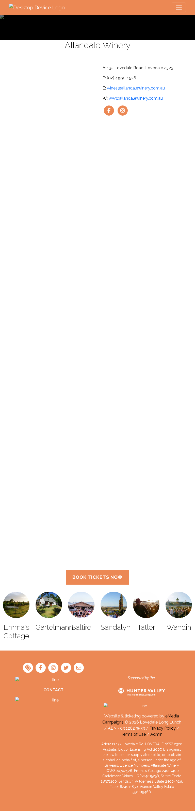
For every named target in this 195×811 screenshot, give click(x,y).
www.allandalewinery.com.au (136, 98)
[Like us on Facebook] (109, 110)
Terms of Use (133, 734)
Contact (53, 690)
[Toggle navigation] (179, 7)
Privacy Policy (163, 728)
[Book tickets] (28, 668)
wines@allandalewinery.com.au (136, 88)
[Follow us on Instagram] (122, 110)
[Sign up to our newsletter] (78, 668)
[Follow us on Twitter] (66, 668)
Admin (156, 734)
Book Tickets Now (97, 577)
